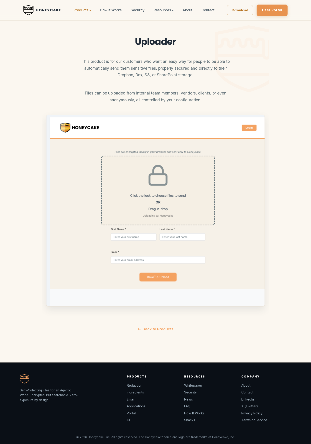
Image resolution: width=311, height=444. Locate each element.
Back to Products (158, 329)
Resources (163, 10)
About (187, 10)
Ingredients (135, 392)
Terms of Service (254, 420)
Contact (207, 10)
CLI (129, 420)
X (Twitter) (249, 406)
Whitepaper (193, 385)
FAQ (187, 406)
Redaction (134, 385)
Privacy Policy (252, 413)
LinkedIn (247, 399)
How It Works (111, 10)
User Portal (272, 10)
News (188, 399)
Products (82, 10)
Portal (131, 413)
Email (130, 399)
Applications (136, 406)
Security (138, 10)
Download (240, 10)
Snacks (189, 420)
